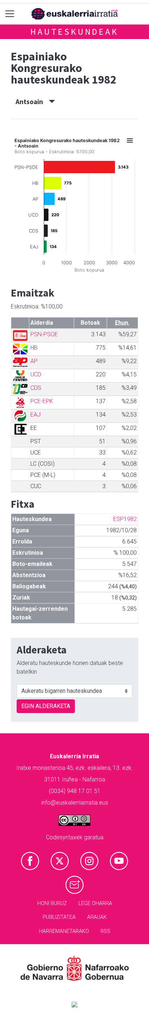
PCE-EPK (41, 401)
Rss (105, 931)
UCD (35, 374)
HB (34, 347)
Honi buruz (52, 903)
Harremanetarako (64, 931)
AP (34, 361)
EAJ (35, 414)
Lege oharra (95, 903)
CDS (35, 387)
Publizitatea (59, 917)
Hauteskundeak (74, 31)
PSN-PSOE (44, 334)
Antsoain (32, 101)
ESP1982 (125, 519)
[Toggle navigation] (10, 14)
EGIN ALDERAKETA (45, 706)
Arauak (97, 917)
